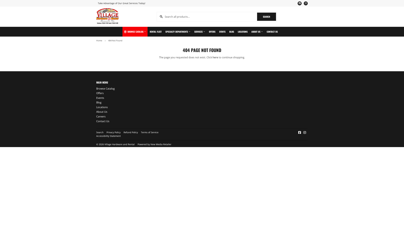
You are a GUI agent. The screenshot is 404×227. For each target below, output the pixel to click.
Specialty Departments (177, 31)
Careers (101, 116)
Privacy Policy (114, 132)
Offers (212, 31)
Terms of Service (149, 132)
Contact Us (272, 31)
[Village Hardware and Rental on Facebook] (299, 132)
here (215, 57)
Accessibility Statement (108, 135)
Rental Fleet (156, 31)
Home (99, 40)
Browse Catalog (135, 31)
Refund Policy (131, 132)
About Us (256, 31)
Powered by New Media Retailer (154, 144)
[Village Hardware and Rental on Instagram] (304, 132)
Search (269, 16)
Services (198, 31)
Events (222, 31)
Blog (231, 31)
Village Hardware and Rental (119, 144)
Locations (243, 31)
